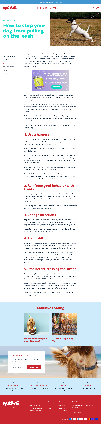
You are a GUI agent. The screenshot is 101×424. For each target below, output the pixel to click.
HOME (39, 8)
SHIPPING (61, 405)
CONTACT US (62, 411)
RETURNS (61, 408)
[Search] (90, 8)
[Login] (93, 8)
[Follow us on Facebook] (5, 408)
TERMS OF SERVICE (36, 408)
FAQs (49, 408)
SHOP (45, 8)
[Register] (95, 412)
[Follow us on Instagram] (14, 408)
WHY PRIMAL (54, 8)
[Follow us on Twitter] (9, 408)
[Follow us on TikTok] (23, 408)
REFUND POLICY (35, 411)
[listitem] (6, 74)
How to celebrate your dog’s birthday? (35, 339)
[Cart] (97, 8)
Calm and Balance (9, 20)
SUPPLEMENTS (35, 405)
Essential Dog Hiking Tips (62, 339)
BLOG (62, 8)
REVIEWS (50, 405)
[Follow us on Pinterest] (18, 408)
